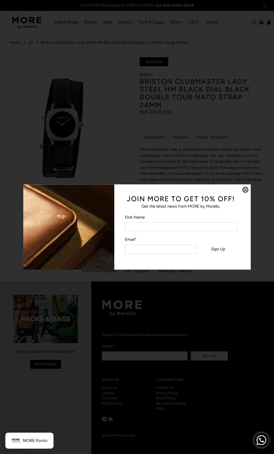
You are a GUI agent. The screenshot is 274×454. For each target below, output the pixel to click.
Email (130, 239)
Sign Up (218, 249)
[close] (245, 189)
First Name (135, 217)
